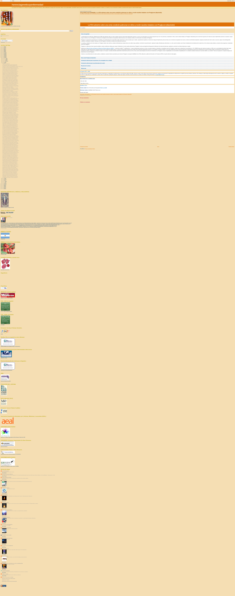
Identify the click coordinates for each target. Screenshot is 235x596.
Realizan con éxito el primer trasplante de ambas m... (10, 81)
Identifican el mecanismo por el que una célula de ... (10, 74)
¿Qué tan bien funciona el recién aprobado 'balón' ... (10, 64)
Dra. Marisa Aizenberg (6, 517)
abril (3, 180)
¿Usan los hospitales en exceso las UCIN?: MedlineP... (10, 100)
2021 (3, 51)
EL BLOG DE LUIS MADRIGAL (7, 524)
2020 (3, 52)
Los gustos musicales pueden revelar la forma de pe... (10, 145)
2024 (3, 48)
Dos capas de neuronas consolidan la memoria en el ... (10, 71)
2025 (3, 47)
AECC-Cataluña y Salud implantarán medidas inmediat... (10, 114)
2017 (3, 55)
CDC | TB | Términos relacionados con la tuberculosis (10, 86)
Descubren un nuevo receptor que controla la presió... (10, 120)
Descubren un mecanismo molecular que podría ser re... (10, 68)
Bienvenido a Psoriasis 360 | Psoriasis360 (9, 581)
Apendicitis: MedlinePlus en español (7, 90)
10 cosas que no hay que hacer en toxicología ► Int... (10, 93)
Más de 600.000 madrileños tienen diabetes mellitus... (10, 80)
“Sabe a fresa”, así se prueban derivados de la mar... (10, 124)
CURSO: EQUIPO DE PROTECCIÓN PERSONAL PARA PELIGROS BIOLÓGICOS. (19, 481)
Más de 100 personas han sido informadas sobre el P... (10, 137)
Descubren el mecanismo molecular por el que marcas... (10, 131)
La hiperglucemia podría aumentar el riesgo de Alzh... (10, 102)
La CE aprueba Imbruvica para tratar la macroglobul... (10, 116)
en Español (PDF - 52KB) (85, 71)
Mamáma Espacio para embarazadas (8, 578)
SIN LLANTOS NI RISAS (10, 564)
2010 (3, 187)
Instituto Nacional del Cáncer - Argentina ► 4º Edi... (10, 92)
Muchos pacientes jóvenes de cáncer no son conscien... (10, 140)
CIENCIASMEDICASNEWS (6, 477)
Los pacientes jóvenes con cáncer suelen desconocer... (10, 109)
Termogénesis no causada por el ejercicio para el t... (10, 94)
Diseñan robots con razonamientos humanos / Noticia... (10, 105)
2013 (3, 184)
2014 (3, 183)
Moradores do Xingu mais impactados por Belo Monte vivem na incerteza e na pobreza (15, 571)
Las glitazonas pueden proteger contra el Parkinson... (10, 149)
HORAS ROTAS (4, 495)
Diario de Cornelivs (5, 502)
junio (3, 178)
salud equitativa (9, 217)
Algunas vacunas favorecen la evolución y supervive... (10, 111)
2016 (3, 56)
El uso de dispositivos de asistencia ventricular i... (9, 84)
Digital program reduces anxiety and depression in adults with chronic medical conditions (15, 478)
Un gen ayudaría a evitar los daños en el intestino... (10, 69)
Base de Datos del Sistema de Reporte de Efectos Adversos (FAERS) (100, 48)
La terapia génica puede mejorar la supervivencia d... (10, 108)
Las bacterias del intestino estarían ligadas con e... (9, 127)
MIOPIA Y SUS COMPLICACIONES (12, 528)
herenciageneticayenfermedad (27, 4)
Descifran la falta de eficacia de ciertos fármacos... (9, 77)
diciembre (4, 58)
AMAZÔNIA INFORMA (6, 570)
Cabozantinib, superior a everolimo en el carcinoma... (10, 176)
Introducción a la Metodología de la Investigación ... (10, 123)
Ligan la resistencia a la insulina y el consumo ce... (9, 162)
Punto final (3, 546)
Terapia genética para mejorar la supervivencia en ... (10, 161)
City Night (8, 539)
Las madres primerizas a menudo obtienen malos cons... (10, 98)
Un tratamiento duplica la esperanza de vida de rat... (10, 153)
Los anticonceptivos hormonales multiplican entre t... (10, 119)
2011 (3, 186)
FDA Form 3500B (103, 87)
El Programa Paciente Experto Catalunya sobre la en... (10, 83)
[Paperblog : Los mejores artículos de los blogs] (4, 288)
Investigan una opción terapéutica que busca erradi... (10, 67)
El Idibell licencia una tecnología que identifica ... (9, 134)
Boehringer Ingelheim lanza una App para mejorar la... (10, 115)
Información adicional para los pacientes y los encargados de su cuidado (96, 60)
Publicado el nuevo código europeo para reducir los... (10, 73)
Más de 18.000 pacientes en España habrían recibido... (10, 170)
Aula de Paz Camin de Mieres (7, 509)
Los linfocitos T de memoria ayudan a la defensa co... (10, 82)
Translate (9, 42)
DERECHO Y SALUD (5, 487)
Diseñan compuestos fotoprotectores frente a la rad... (10, 151)
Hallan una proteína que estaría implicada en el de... (10, 174)
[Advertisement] (89, 137)
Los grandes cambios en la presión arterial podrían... (10, 103)
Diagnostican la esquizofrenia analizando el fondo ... (10, 72)
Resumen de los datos (86, 65)
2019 (3, 53)
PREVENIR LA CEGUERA (6, 527)
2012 (3, 185)
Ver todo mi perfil (3, 228)
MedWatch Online (83, 85)
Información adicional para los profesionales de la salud (93, 63)
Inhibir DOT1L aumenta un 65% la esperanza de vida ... (10, 157)
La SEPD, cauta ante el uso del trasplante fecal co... (10, 148)
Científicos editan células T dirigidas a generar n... (9, 165)
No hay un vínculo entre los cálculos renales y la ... (10, 97)
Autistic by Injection (5, 548)
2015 (3, 57)
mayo (3, 179)
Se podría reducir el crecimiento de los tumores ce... (10, 159)
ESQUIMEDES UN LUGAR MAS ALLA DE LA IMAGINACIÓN (12, 563)
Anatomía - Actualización (6, 63)
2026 (3, 46)
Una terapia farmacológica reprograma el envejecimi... (10, 117)
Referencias (83, 68)
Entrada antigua (231, 146)
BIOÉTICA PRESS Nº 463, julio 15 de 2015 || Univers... (10, 85)
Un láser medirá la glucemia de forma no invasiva (9, 118)
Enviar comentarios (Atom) (90, 148)
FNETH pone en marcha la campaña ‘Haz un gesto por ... (11, 150)
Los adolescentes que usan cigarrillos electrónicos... (10, 99)
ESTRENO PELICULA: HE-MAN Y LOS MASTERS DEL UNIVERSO (17, 510)
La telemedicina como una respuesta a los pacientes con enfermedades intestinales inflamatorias (21, 518)
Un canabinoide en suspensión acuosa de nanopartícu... (10, 107)
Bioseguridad (4, 480)
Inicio (158, 146)
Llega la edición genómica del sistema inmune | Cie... (10, 122)
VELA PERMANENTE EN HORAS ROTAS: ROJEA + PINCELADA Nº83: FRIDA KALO (19, 496)
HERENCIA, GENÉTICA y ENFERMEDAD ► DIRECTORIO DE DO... (12, 66)
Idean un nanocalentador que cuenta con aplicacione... (10, 76)
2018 (3, 54)
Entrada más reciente (84, 146)
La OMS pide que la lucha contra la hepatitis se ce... (10, 154)
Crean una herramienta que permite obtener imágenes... (10, 75)
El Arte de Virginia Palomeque (7, 538)
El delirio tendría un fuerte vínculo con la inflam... (9, 167)
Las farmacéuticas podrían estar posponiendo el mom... (10, 101)
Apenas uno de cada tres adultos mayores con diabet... (10, 143)
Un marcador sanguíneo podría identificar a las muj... (10, 158)
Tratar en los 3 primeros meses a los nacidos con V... (10, 135)
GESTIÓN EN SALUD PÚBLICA (7, 474)
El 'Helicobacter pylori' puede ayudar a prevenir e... (10, 144)
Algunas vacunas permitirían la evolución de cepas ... (10, 168)
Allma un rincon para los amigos (7, 577)
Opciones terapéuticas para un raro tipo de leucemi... (10, 126)
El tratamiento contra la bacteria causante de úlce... (10, 175)
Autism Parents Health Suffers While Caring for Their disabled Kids (16, 549)
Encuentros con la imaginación (7, 545)
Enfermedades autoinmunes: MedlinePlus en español (10, 88)
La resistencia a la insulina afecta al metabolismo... (9, 110)
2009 (3, 188)
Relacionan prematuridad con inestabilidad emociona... (10, 160)
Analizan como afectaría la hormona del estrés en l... (10, 125)
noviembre (4, 59)
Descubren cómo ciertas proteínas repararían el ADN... (10, 128)
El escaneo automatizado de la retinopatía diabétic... (10, 132)
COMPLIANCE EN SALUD (11, 488)
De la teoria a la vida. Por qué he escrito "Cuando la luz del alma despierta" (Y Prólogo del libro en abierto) (22, 503)
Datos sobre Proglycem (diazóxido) (88, 57)
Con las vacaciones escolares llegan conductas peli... (10, 142)
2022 (3, 50)
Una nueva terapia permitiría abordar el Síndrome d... (10, 173)
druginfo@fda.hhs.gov (160, 74)
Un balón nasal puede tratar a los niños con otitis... (9, 141)
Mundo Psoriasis (5, 556)
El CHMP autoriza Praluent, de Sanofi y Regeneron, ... (10, 177)
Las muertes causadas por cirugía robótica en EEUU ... (10, 166)
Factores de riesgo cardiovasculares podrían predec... (10, 169)
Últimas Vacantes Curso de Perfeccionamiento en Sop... (10, 152)
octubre (4, 60)
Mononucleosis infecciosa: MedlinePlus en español (9, 91)
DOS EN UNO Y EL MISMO (6, 525)
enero (4, 182)
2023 (3, 49)
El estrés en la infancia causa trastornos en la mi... (9, 106)
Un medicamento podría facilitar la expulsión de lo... (10, 65)
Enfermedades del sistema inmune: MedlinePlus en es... (10, 89)
